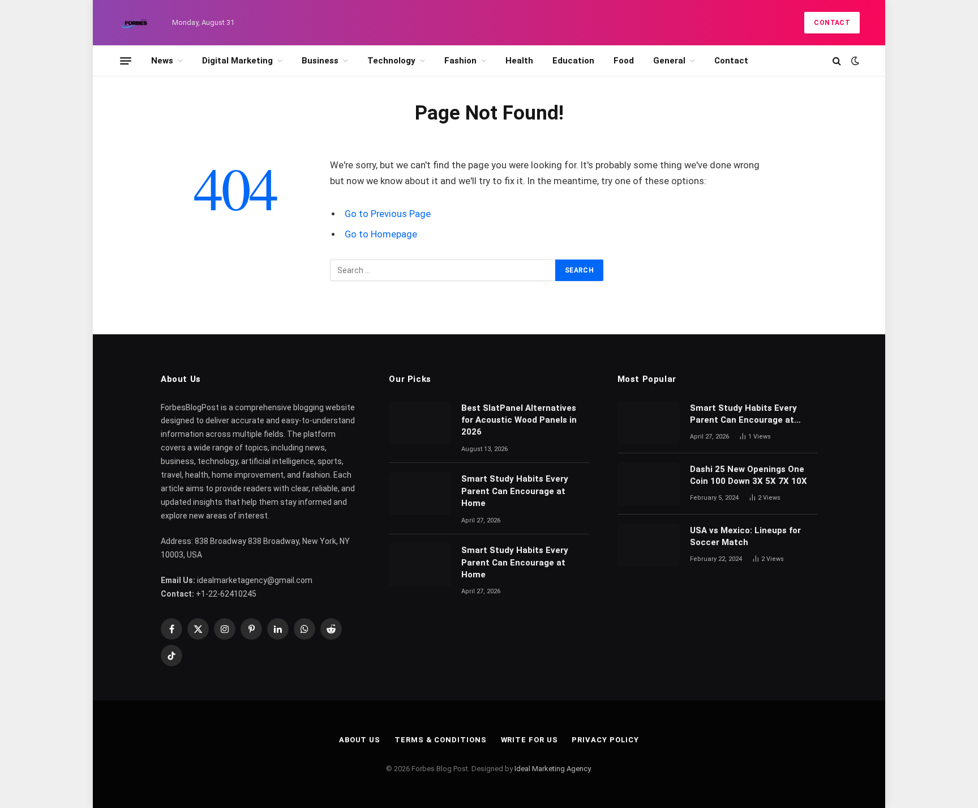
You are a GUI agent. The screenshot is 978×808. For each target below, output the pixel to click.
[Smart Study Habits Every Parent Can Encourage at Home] (420, 493)
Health (519, 61)
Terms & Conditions (440, 739)
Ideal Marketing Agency (552, 768)
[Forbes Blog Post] (135, 22)
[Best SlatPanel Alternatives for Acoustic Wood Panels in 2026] (420, 422)
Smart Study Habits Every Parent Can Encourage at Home (514, 491)
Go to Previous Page (388, 214)
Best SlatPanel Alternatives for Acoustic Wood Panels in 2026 (519, 420)
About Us (359, 739)
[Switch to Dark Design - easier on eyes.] (854, 60)
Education (573, 61)
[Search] (836, 61)
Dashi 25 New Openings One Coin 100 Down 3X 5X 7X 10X (749, 475)
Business (320, 61)
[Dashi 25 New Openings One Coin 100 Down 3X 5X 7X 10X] (648, 483)
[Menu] (125, 60)
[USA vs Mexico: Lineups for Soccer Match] (648, 545)
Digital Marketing (237, 61)
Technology (391, 61)
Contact (832, 23)
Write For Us (529, 739)
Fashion (460, 61)
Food (624, 61)
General (669, 61)
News (162, 61)
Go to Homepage (381, 234)
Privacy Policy (605, 739)
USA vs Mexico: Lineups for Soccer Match (745, 536)
